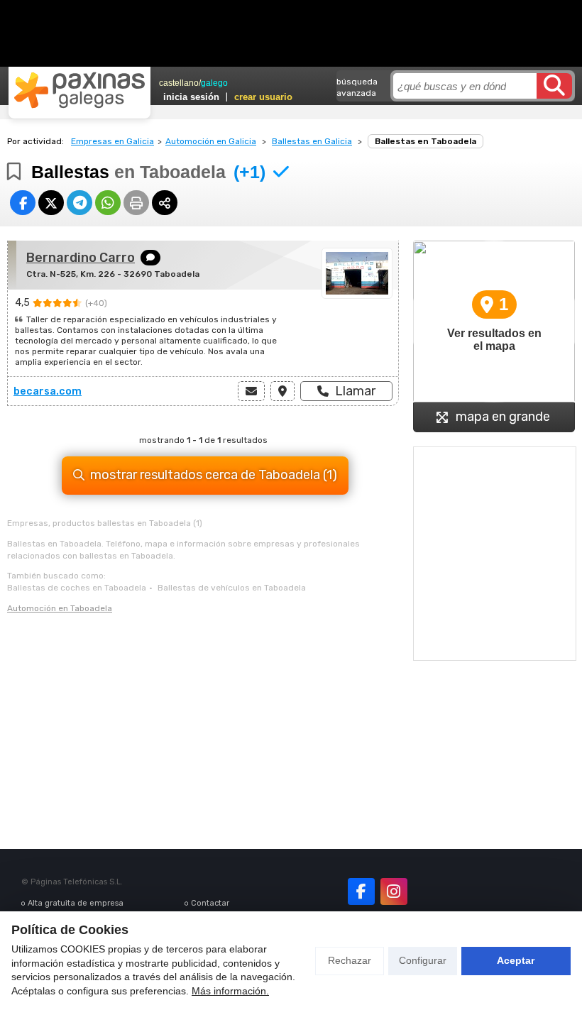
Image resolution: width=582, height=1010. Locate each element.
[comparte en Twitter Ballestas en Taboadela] (51, 202)
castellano (179, 83)
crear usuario (263, 97)
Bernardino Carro (80, 257)
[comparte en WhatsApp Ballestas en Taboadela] (108, 202)
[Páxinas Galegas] (79, 90)
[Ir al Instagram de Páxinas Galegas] (393, 891)
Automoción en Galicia (210, 141)
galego (214, 83)
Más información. (230, 991)
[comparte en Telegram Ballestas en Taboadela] (79, 202)
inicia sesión (191, 97)
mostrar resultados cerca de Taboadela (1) (213, 475)
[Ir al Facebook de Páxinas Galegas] (361, 891)
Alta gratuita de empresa (75, 903)
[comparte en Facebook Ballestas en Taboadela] (22, 202)
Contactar (210, 903)
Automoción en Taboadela (59, 608)
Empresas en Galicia (112, 141)
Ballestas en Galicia (312, 141)
